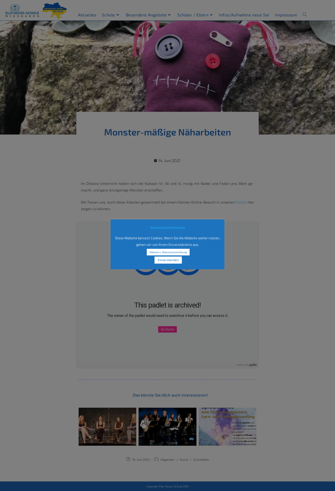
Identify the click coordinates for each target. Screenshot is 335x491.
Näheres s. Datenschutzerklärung (168, 252)
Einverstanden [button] (168, 260)
